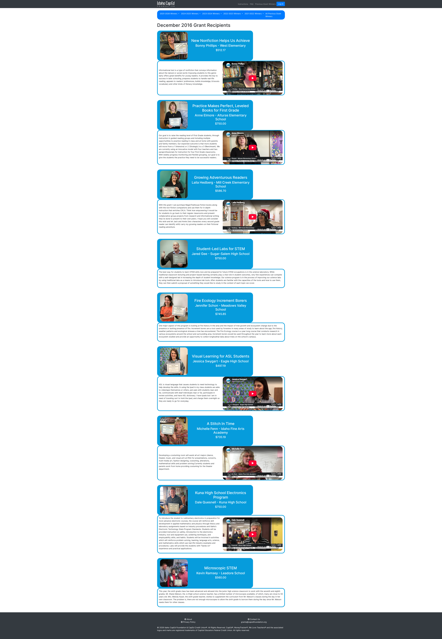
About (189, 619)
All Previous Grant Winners (273, 14)
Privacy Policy (189, 622)
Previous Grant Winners (265, 4)
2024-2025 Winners (190, 13)
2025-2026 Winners (169, 13)
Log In (280, 4)
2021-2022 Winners (253, 13)
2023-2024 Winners (211, 13)
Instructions (243, 4)
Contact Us (254, 619)
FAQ (251, 4)
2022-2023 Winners (232, 13)
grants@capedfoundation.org (254, 622)
